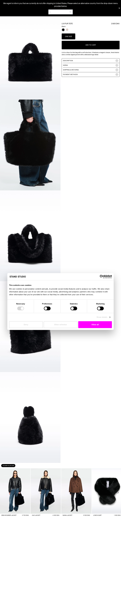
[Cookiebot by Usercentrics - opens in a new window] (101, 276)
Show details (102, 317)
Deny (26, 325)
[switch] (47, 308)
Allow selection (60, 325)
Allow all (95, 325)
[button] (63, 29)
